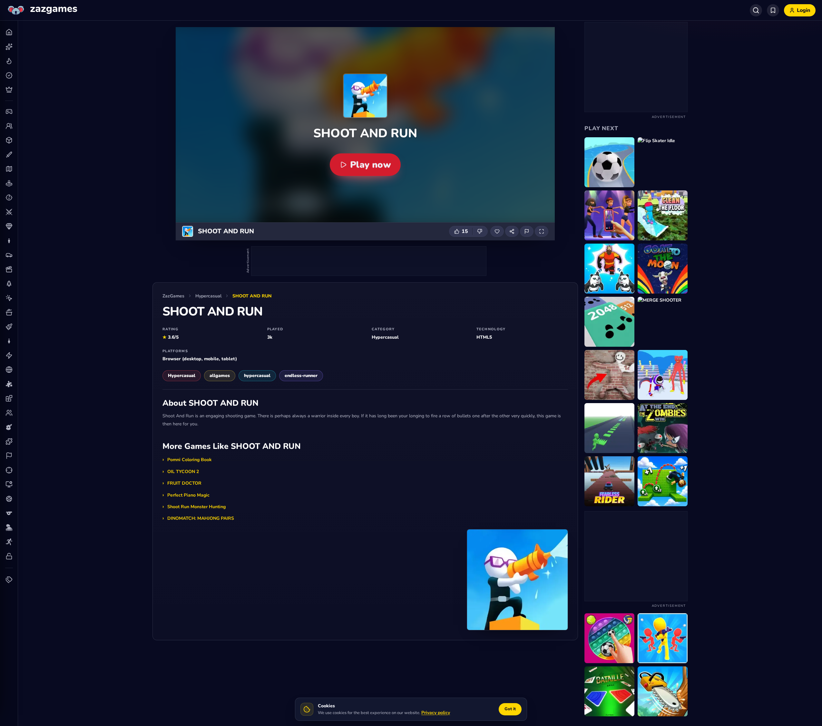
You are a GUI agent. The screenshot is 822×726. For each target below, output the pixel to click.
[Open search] (756, 10)
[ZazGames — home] (41, 10)
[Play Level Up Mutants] (609, 269)
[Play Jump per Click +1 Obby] (663, 481)
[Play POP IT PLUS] (609, 638)
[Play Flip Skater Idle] (663, 162)
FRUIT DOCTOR (184, 483)
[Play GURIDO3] (609, 322)
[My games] (773, 10)
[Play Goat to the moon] (663, 269)
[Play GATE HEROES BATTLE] (663, 375)
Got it (510, 709)
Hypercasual (208, 296)
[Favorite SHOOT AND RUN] (497, 231)
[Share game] (512, 231)
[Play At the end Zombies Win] (663, 428)
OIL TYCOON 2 (183, 472)
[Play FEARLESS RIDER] (609, 481)
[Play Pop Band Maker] (609, 215)
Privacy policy (435, 713)
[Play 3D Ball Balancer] (609, 162)
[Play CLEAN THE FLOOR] (663, 215)
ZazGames (173, 296)
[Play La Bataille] (609, 691)
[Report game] (526, 231)
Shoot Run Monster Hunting (196, 507)
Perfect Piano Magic (188, 495)
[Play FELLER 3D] (663, 691)
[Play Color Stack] (609, 428)
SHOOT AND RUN (252, 296)
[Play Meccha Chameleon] (609, 375)
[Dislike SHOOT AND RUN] (480, 231)
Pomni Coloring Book (189, 460)
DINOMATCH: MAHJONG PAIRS (200, 518)
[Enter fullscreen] (541, 231)
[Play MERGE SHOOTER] (663, 322)
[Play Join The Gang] (663, 638)
